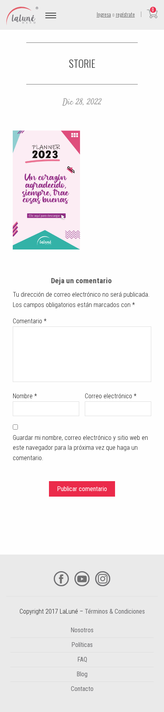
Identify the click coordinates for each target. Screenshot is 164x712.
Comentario (30, 321)
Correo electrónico (111, 396)
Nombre (25, 396)
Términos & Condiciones (115, 611)
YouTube (82, 578)
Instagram (102, 578)
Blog (82, 674)
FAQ (82, 659)
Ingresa (104, 14)
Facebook (61, 578)
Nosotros (82, 630)
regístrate (125, 14)
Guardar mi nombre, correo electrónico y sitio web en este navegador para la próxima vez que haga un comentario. (80, 448)
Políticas (82, 645)
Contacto (82, 689)
